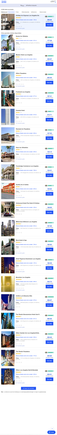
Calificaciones (34, 12)
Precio (17, 12)
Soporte (52, 1)
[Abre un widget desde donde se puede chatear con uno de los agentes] (51, 432)
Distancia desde (43, 12)
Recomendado (11, 12)
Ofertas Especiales (25, 12)
